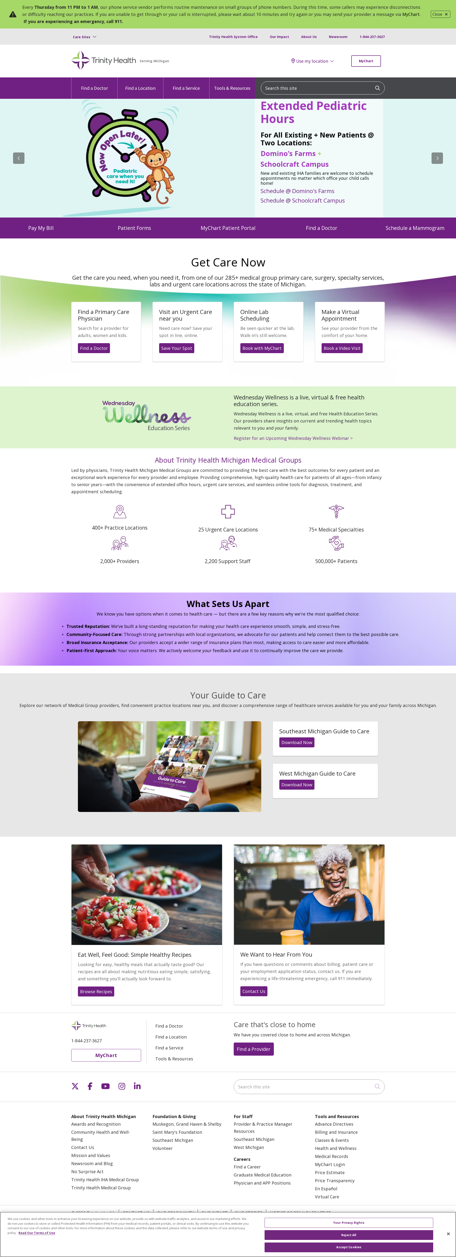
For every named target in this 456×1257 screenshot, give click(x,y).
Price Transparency (335, 1180)
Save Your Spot (176, 348)
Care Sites (81, 37)
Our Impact (279, 36)
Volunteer (162, 1148)
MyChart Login (330, 1164)
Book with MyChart (262, 348)
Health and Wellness (335, 1148)
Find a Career (247, 1167)
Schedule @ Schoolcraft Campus (303, 200)
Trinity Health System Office (233, 36)
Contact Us (253, 991)
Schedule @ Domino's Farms (297, 190)
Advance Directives (334, 1124)
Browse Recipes (96, 991)
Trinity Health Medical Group (101, 1188)
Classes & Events (332, 1140)
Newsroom (338, 36)
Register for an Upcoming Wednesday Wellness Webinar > (293, 438)
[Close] (448, 1234)
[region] (228, 158)
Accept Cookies (348, 1247)
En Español (326, 1188)
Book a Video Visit (342, 348)
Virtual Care (327, 1197)
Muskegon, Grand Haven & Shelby (186, 1124)
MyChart (411, 14)
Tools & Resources (232, 88)
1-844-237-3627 (372, 36)
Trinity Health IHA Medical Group (105, 1179)
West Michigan (249, 1147)
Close (437, 14)
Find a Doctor (94, 88)
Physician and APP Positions (262, 1183)
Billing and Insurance (336, 1132)
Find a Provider (254, 1049)
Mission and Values (90, 1155)
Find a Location (140, 88)
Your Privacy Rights (348, 1222)
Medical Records (331, 1156)
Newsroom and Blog (92, 1163)
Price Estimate (330, 1172)
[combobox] (323, 88)
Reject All (348, 1235)
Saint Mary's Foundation (177, 1132)
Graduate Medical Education (262, 1175)
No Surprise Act (87, 1171)
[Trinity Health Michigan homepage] (103, 61)
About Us (309, 36)
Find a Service (186, 88)
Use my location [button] (312, 61)
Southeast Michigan (172, 1140)
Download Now (296, 742)
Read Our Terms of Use (37, 1233)
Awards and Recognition (96, 1124)
